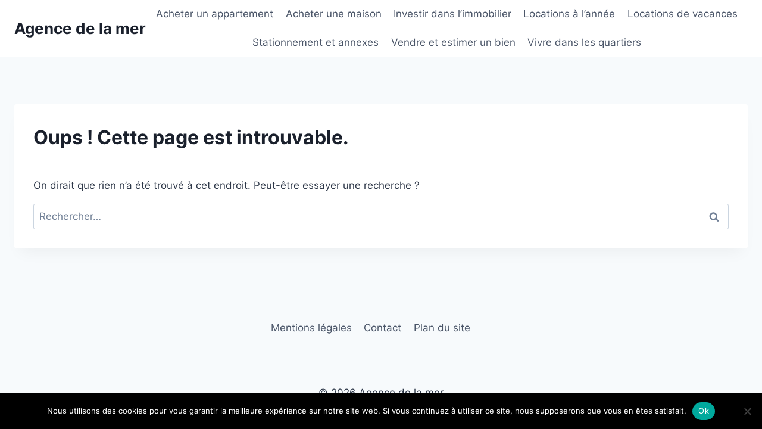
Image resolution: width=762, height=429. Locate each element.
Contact (382, 328)
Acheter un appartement (214, 14)
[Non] (747, 411)
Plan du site (442, 328)
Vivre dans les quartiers (584, 42)
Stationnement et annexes (315, 42)
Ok (703, 410)
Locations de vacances (682, 14)
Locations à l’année (569, 14)
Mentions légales (311, 328)
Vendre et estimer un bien (453, 42)
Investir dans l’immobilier (452, 14)
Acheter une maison (334, 14)
